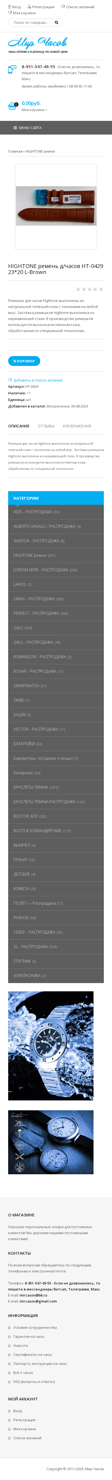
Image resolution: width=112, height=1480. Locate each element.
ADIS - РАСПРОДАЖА (33, 511)
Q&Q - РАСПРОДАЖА (33, 642)
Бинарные (23, 772)
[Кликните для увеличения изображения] (56, 205)
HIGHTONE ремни (30, 555)
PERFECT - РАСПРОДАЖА (36, 613)
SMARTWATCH (26, 685)
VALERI (20, 714)
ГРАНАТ (20, 859)
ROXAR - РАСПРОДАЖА (35, 671)
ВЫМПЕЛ (22, 845)
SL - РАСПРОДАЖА (31, 946)
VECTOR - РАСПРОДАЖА (36, 729)
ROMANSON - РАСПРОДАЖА (40, 656)
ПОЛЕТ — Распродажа (35, 903)
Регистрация (43, 6)
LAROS (20, 584)
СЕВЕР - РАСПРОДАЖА (34, 932)
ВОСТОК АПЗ (26, 816)
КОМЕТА (21, 888)
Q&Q (18, 627)
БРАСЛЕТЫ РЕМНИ (31, 787)
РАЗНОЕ (21, 917)
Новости (20, 1345)
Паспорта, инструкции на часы (40, 1363)
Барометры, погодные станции (43, 758)
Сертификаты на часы (32, 1354)
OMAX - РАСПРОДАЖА (34, 598)
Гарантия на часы (28, 1336)
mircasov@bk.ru (33, 1295)
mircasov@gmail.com (38, 1301)
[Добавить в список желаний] (35, 380)
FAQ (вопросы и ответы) (34, 1381)
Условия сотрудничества (35, 1327)
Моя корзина (24, 12)
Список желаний (79, 6)
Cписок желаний (27, 1437)
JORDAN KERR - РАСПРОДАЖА (41, 569)
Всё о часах (23, 1372)
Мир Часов (94, 1468)
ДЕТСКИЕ (22, 874)
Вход (16, 6)
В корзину (24, 361)
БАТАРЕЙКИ (24, 743)
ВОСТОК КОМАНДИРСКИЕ (37, 830)
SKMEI (19, 700)
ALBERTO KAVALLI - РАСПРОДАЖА (44, 526)
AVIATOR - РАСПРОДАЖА (36, 540)
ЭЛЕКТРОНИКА (27, 975)
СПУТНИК (22, 961)
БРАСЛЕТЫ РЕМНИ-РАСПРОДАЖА (45, 801)
